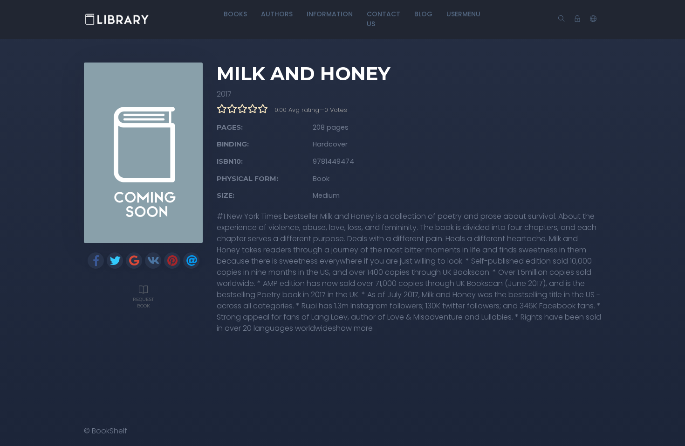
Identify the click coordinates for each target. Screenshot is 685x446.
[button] (593, 19)
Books (235, 14)
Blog (423, 14)
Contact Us (383, 18)
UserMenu (463, 14)
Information (330, 14)
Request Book (143, 302)
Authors (277, 14)
